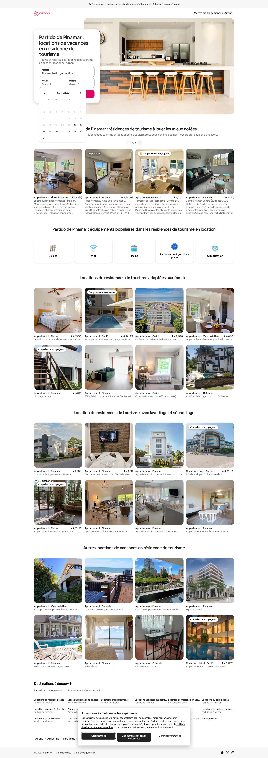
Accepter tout (98, 735)
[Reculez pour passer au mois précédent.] (45, 93)
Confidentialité (63, 752)
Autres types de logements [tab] (48, 690)
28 (68, 131)
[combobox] (67, 73)
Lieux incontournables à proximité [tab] (84, 690)
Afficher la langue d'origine (166, 4)
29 (75, 131)
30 (80, 131)
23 (81, 125)
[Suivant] (139, 142)
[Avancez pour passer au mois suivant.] (81, 93)
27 (62, 131)
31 (44, 137)
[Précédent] (128, 142)
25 (50, 131)
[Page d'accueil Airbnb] (42, 13)
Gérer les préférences (170, 735)
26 (56, 131)
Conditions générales (84, 752)
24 (44, 131)
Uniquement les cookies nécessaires (134, 737)
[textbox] (53, 84)
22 (75, 125)
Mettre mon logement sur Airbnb (213, 13)
